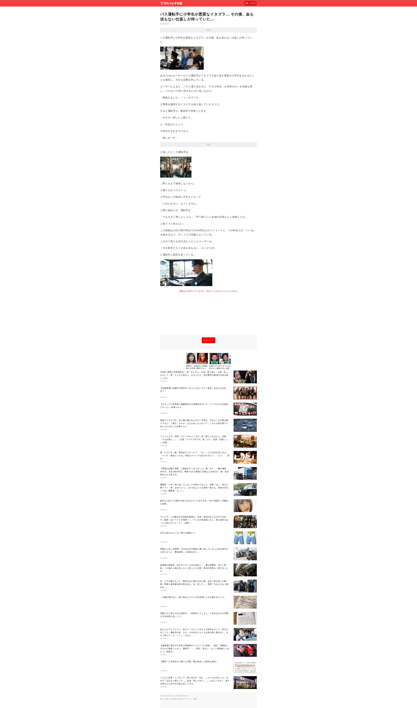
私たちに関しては (166, 699)
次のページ (208, 340)
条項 (182, 699)
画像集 (253, 3)
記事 (246, 3)
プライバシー (188, 699)
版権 (195, 699)
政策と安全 (176, 699)
